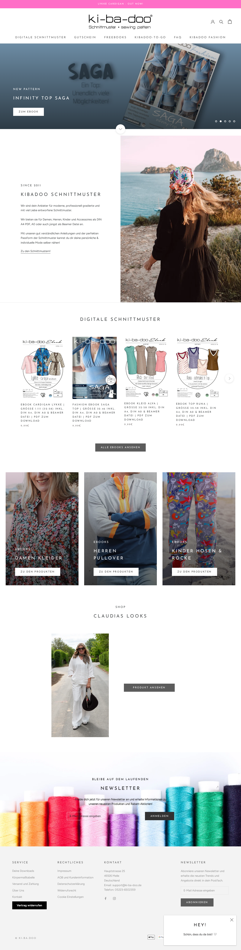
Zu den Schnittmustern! (35, 251)
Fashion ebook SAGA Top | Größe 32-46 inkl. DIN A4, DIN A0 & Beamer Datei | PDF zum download (94, 413)
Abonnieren (197, 902)
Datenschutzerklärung (71, 884)
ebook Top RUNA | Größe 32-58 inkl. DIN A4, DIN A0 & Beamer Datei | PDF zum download (196, 412)
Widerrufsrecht (66, 890)
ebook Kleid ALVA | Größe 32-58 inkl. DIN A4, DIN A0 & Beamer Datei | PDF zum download (144, 411)
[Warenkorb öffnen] (230, 21)
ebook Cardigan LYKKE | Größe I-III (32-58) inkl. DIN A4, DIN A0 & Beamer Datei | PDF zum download (43, 413)
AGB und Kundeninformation (75, 877)
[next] (229, 378)
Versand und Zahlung (25, 884)
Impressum (64, 871)
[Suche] (221, 22)
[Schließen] (231, 920)
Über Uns (18, 890)
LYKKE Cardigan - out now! (120, 4)
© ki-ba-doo (26, 938)
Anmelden (159, 816)
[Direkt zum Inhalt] (120, 129)
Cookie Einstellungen (70, 897)
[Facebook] (105, 898)
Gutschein (85, 37)
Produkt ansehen (149, 687)
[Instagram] (114, 898)
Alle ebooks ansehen (120, 447)
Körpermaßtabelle (23, 877)
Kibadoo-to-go (150, 37)
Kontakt (17, 897)
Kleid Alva (28, 112)
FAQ (178, 37)
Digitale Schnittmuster (40, 37)
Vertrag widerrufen (29, 905)
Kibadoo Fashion (208, 37)
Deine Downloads (23, 871)
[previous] (12, 378)
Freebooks (115, 37)
